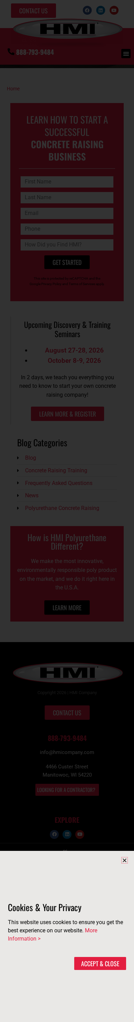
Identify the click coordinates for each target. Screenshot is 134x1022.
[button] (124, 860)
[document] (67, 511)
